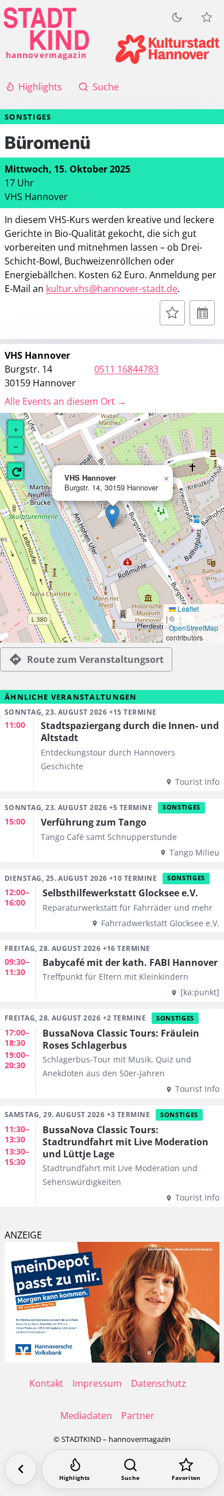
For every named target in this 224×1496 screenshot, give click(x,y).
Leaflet (187, 608)
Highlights (40, 86)
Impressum (97, 1383)
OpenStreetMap (193, 627)
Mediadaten (86, 1415)
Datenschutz (158, 1383)
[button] (112, 516)
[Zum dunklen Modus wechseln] (177, 17)
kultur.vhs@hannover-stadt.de (111, 288)
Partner (138, 1415)
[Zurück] (21, 1469)
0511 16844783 (126, 369)
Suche (105, 86)
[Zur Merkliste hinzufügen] (172, 312)
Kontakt (46, 1383)
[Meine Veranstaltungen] (206, 17)
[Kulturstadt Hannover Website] (167, 49)
